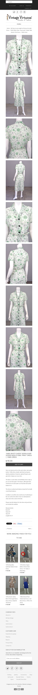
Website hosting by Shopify (24, 685)
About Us (8, 615)
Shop (7, 621)
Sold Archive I (9, 624)
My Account (12, 5)
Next (29, 528)
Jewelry (16, 674)
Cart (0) (22, 5)
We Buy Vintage (9, 618)
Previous (9, 528)
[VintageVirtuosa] (19, 17)
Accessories (24, 674)
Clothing (9, 674)
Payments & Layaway (11, 634)
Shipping (8, 637)
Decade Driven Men (21, 679)
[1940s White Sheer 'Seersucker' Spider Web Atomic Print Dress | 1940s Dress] (19, 55)
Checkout (28, 5)
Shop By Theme (20, 677)
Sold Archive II (9, 627)
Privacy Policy (9, 642)
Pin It (14, 523)
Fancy (19, 523)
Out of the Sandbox (17, 684)
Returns (8, 640)
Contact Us (28, 8)
